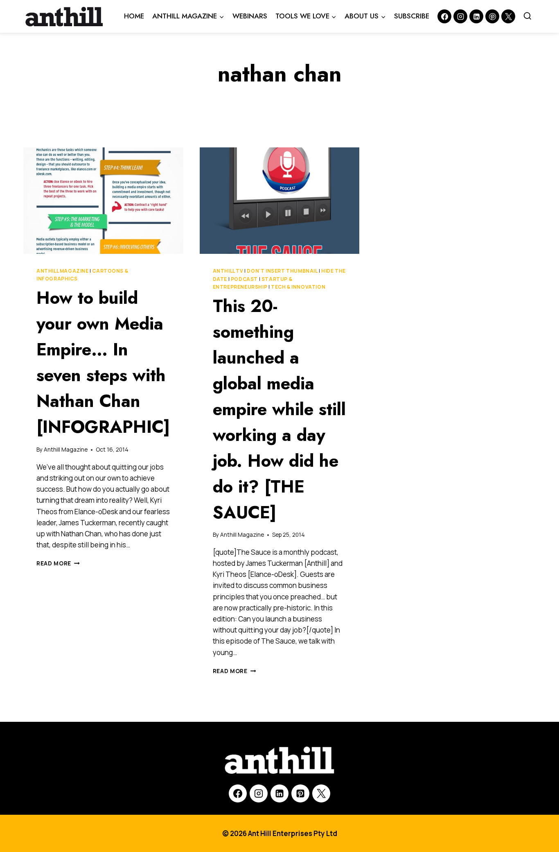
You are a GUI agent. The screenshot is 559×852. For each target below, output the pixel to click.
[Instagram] (460, 16)
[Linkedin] (476, 16)
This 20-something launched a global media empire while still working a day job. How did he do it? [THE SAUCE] (279, 409)
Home (134, 16)
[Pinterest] (492, 16)
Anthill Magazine (62, 270)
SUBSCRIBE (411, 16)
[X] (321, 793)
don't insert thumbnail (282, 270)
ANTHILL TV (228, 270)
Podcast (244, 279)
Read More (58, 563)
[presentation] (103, 200)
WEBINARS (249, 16)
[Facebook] (444, 16)
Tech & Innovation (298, 286)
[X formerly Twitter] (508, 16)
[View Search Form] (527, 16)
